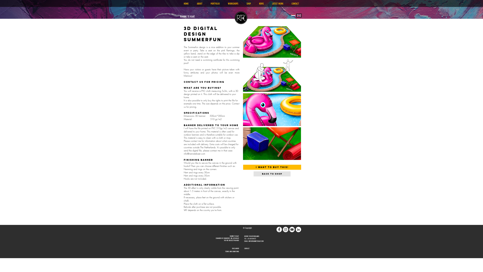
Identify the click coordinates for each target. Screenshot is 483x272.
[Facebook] (279, 229)
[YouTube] (292, 229)
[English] (299, 15)
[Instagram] (285, 229)
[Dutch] (293, 15)
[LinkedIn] (298, 229)
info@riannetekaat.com (194, 153)
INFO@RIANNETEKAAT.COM (256, 241)
